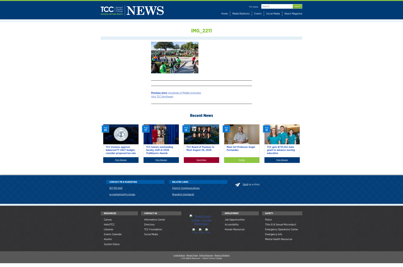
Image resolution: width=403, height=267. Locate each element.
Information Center (154, 219)
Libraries (108, 229)
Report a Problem (222, 255)
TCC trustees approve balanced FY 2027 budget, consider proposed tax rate (121, 150)
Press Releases (121, 160)
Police (268, 219)
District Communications (186, 188)
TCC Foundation (153, 229)
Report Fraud (192, 255)
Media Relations (241, 13)
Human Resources (235, 229)
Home (224, 13)
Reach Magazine (293, 13)
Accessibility (232, 224)
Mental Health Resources (278, 239)
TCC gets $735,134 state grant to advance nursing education (281, 150)
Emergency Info (273, 234)
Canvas (108, 219)
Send (245, 184)
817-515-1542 (115, 188)
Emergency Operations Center (281, 229)
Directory (149, 224)
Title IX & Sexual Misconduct (280, 224)
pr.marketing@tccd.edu (122, 194)
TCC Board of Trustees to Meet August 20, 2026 (200, 148)
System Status (112, 244)
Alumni (108, 239)
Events (258, 13)
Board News (201, 160)
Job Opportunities (235, 219)
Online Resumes (206, 255)
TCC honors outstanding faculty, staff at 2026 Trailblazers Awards (159, 150)
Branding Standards (183, 194)
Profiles (242, 160)
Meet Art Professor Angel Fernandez (241, 148)
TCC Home (253, 7)
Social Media (273, 13)
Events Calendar (113, 234)
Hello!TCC (109, 224)
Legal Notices (179, 255)
